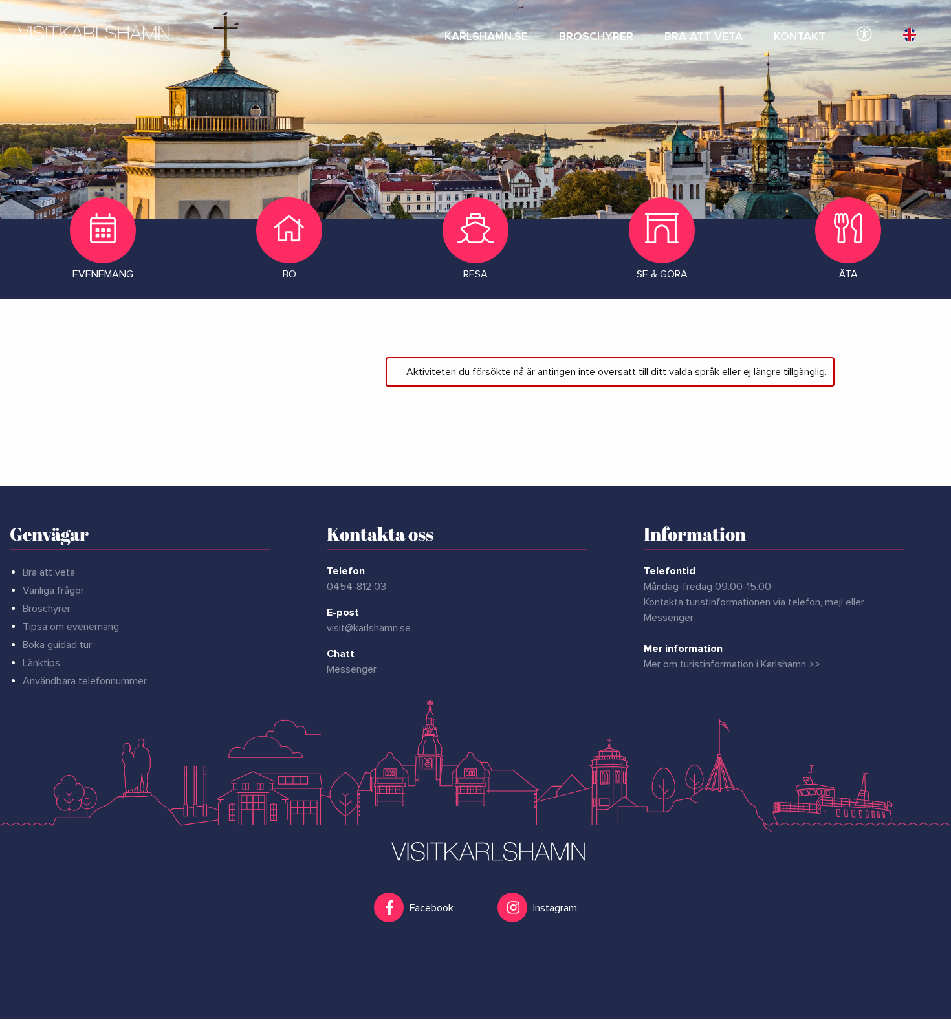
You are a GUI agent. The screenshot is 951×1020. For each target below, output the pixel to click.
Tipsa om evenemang (71, 626)
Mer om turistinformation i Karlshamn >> (732, 664)
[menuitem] (486, 32)
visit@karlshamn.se (369, 628)
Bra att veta (49, 572)
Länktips (41, 662)
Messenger (352, 669)
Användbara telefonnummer (85, 681)
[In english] (910, 32)
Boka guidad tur (57, 644)
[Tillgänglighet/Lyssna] (864, 32)
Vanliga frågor (53, 590)
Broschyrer (47, 608)
